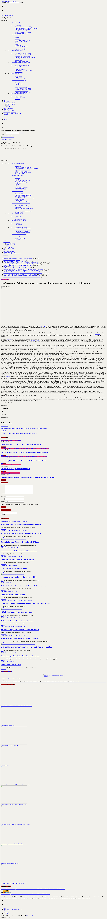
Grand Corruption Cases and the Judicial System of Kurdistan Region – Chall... (21, 264)
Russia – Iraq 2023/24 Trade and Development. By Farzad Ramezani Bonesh (24, 460)
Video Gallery (6, 109)
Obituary (5, 266)
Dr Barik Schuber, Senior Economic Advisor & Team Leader (23, 586)
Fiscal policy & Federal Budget (22, 65)
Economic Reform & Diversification (23, 54)
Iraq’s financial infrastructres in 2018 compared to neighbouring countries (17, 784)
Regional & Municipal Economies (23, 32)
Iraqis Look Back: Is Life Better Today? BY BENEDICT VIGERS (16, 706)
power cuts (97, 334)
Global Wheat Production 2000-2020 (9, 745)
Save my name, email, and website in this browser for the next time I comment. (20, 504)
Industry (17, 44)
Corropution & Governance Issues (23, 53)
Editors (8, 105)
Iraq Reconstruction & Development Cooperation (26, 28)
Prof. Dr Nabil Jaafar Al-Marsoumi (14, 568)
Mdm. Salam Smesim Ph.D (11, 665)
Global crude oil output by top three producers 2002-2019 (14, 804)
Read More (3, 447)
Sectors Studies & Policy (18, 34)
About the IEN (6, 101)
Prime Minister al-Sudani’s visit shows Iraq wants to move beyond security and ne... (22, 275)
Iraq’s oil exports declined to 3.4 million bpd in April (15, 267)
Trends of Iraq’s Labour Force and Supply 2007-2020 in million (15, 824)
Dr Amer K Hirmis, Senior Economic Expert (17, 621)
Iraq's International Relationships (22, 92)
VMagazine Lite (29, 915)
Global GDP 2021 (5, 765)
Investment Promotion (20, 69)
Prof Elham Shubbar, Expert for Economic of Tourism (21, 525)
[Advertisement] (18, 155)
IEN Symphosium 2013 (8, 110)
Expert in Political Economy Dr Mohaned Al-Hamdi (20, 542)
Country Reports (19, 83)
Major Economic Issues (17, 50)
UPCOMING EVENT (6, 671)
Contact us (5, 114)
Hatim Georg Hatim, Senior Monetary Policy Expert (20, 656)
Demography (18, 25)
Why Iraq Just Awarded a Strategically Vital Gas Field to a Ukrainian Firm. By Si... (22, 270)
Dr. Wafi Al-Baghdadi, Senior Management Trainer (20, 630)
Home (4, 100)
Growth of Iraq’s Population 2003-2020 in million (12, 844)
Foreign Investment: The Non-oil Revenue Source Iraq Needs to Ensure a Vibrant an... (23, 269)
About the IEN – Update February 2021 (12, 909)
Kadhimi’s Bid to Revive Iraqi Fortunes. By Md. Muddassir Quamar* (21, 444)
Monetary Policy (19, 72)
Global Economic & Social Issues (23, 88)
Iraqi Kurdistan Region (6, 473)
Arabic (5, 119)
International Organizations (21, 91)
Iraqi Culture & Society (17, 73)
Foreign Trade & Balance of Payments (24, 68)
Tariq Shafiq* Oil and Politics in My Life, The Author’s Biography (25, 603)
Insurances (17, 99)
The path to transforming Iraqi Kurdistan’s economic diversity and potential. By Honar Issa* (28, 477)
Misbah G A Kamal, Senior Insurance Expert (17, 612)
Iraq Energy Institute (34, 340)
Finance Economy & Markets (19, 93)
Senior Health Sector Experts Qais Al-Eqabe (17, 560)
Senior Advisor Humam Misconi (13, 595)
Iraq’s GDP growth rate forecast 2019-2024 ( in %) (12, 883)
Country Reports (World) (21, 87)
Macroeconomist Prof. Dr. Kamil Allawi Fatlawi (19, 551)
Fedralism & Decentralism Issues (22, 56)
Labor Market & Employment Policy (23, 70)
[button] (4, 20)
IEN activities (6, 910)
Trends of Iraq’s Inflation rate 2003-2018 (10, 863)
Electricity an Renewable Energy (22, 40)
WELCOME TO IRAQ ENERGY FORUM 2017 (15, 469)
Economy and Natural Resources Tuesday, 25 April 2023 (10, 678)
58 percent (58, 346)
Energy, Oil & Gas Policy (21, 41)
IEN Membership (10, 106)
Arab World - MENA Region (7, 448)
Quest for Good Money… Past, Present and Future (15, 261)
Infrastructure (18, 45)
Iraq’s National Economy (18, 22)
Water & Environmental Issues (22, 61)
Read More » (78, 681)
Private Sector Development (21, 46)
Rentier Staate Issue (19, 58)
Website (2, 501)
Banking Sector (18, 96)
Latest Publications (5, 279)
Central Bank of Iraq (20, 97)
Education (17, 39)
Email (2, 499)
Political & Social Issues (15, 440)
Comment (3, 493)
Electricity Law (51, 357)
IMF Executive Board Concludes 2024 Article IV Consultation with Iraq (20, 274)
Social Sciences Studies (20, 78)
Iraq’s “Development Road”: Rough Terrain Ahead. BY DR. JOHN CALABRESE (22, 273)
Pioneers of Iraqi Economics (9, 112)
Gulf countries (18, 84)
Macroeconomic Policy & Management (21, 62)
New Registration (8, 135)
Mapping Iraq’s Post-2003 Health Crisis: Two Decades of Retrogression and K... (22, 262)
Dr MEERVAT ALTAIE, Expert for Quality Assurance (21, 533)
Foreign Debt (18, 66)
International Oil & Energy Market (23, 89)
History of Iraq (18, 77)
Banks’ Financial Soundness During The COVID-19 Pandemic (18, 265)
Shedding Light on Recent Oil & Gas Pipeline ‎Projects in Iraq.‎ (17, 258)
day (78, 373)
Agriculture (17, 37)
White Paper (42, 326)
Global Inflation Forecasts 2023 (8, 725)
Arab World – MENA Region (19, 80)
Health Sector (18, 42)
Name (2, 496)
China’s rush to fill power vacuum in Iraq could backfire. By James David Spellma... (23, 271)
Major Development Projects (21, 30)
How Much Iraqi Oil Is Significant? (11, 260)
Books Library (6, 912)
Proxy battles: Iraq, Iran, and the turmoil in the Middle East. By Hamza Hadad (24, 452)
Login (2, 135)
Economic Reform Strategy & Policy (23, 27)
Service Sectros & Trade (20, 49)
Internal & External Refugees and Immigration (25, 57)
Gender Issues (18, 76)
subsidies (8, 376)
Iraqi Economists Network (7, 15)
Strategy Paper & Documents (22, 33)
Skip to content (12, 1)
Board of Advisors (10, 104)
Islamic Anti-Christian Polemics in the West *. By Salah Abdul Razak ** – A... (21, 277)
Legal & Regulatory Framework (22, 29)
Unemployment (18, 60)
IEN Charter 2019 (10, 103)
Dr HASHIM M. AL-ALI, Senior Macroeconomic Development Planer (27, 647)
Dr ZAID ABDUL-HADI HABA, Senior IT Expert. (19, 638)
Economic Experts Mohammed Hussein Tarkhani (19, 577)
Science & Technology (20, 48)
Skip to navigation (5, 1)
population (8, 339)
